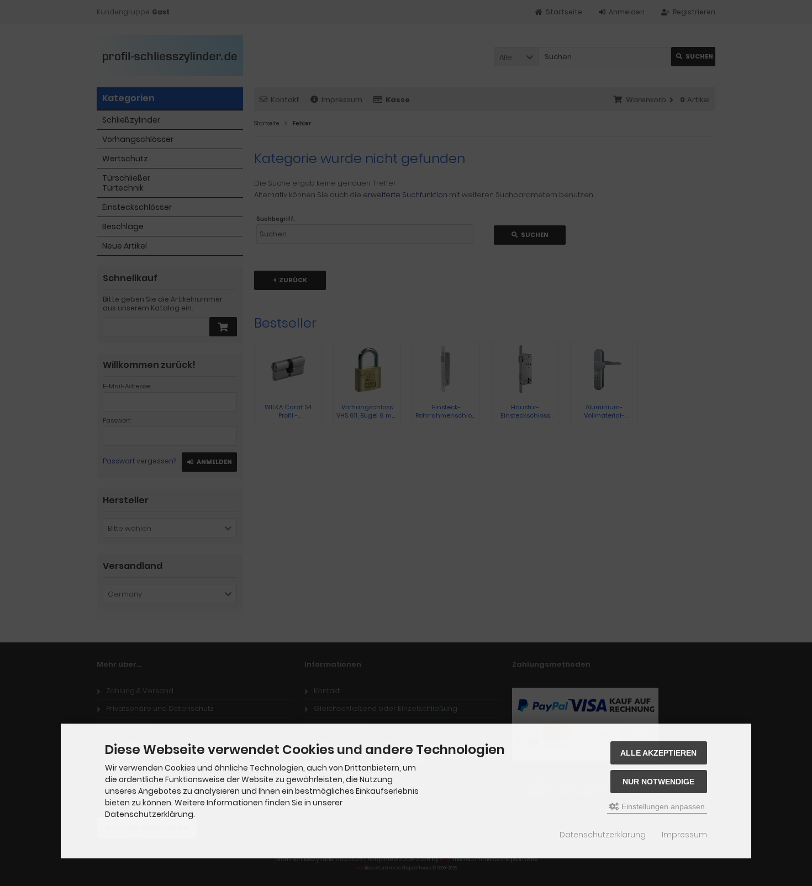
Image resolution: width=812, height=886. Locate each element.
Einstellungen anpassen (662, 806)
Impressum (684, 834)
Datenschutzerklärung (603, 834)
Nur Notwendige (658, 781)
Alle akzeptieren (658, 752)
